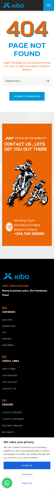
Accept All (27, 465)
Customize (27, 474)
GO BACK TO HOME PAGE (27, 96)
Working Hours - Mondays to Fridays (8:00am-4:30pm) (27, 225)
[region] (27, 463)
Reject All (27, 483)
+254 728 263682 (29, 234)
